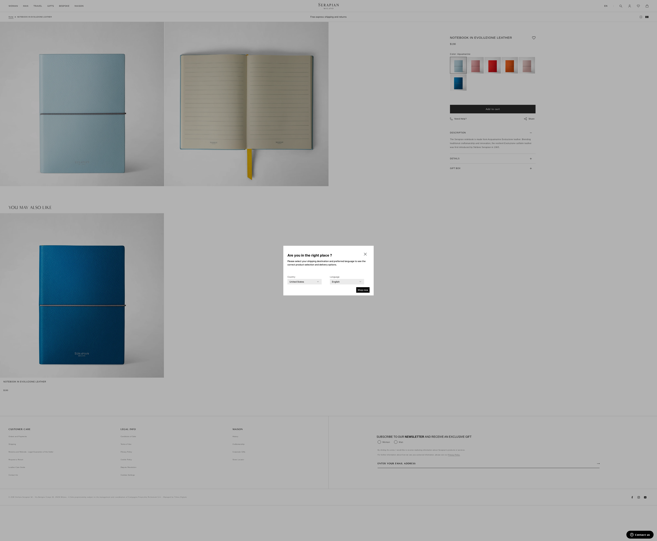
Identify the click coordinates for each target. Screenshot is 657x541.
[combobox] (296, 281)
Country (291, 277)
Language (334, 277)
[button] (365, 254)
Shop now (363, 290)
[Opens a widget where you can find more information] (640, 535)
